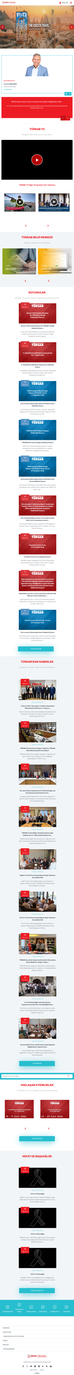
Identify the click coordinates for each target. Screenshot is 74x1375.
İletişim (42, 1369)
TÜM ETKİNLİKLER (37, 1138)
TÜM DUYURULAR (36, 649)
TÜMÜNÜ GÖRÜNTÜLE (37, 1290)
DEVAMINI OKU (8, 89)
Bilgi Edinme (33, 1369)
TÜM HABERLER (37, 1063)
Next (71, 27)
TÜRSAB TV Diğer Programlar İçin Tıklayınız (37, 185)
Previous (2, 27)
